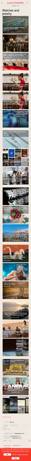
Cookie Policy (7, 447)
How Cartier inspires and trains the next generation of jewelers (13, 361)
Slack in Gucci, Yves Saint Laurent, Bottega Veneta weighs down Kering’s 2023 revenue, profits (22, 267)
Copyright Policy (16, 445)
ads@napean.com (17, 438)
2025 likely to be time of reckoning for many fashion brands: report (22, 113)
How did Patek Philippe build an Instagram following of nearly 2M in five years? (14, 408)
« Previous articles (6, 417)
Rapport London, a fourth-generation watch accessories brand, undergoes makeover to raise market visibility (15, 161)
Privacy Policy (7, 445)
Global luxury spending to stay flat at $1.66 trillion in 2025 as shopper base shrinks (14, 55)
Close (15, 458)
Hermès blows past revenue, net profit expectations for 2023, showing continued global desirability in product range (14, 257)
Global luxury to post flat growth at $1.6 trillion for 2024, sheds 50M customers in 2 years (15, 85)
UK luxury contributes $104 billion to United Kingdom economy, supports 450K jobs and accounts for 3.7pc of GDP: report (14, 180)
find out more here (23, 454)
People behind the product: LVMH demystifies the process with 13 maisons (15, 389)
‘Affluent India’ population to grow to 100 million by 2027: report (14, 283)
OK (7, 454)
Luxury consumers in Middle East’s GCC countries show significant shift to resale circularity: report (13, 333)
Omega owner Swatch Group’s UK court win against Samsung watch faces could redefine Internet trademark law (21, 344)
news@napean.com (15, 436)
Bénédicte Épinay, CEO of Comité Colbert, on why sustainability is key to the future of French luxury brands (15, 209)
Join (18, 5)
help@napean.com (19, 433)
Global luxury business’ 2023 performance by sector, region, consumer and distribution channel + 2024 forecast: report (15, 314)
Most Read (14, 5)
